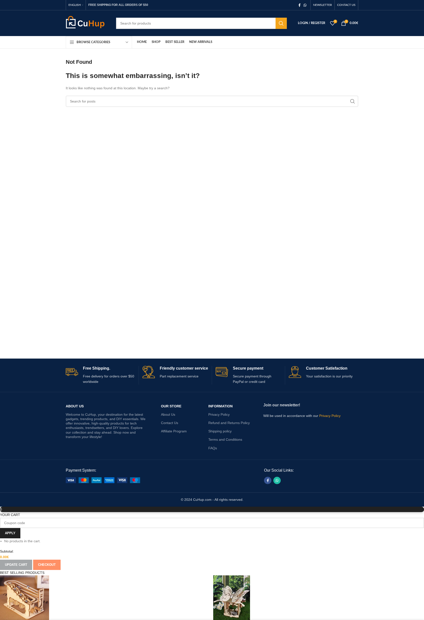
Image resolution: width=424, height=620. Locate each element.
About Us (75, 406)
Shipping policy (220, 431)
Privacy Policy (219, 414)
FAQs (212, 448)
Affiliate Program (174, 431)
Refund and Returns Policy (229, 423)
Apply (10, 533)
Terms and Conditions (225, 439)
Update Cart (16, 565)
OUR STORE (171, 406)
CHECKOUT (47, 565)
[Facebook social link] (299, 5)
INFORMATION (220, 406)
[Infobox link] (100, 375)
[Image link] (103, 480)
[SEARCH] (281, 23)
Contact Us (169, 423)
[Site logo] (87, 23)
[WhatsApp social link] (305, 5)
